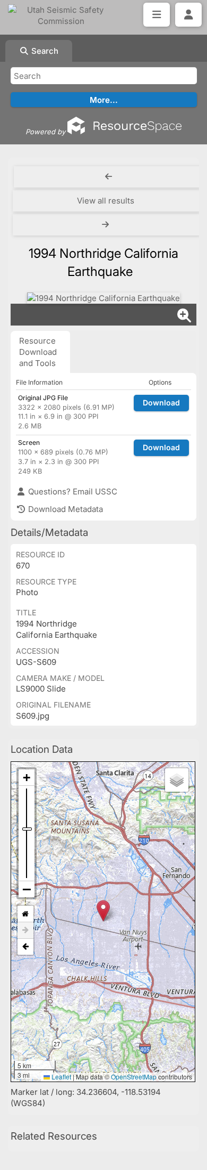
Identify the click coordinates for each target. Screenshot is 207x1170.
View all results (105, 201)
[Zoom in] (26, 777)
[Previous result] (108, 177)
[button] (103, 911)
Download (161, 402)
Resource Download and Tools (38, 352)
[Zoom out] (26, 889)
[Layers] (176, 780)
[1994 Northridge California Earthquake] (103, 298)
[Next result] (106, 224)
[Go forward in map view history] (25, 930)
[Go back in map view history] (25, 947)
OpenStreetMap (134, 1076)
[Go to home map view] (25, 914)
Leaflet (60, 1076)
